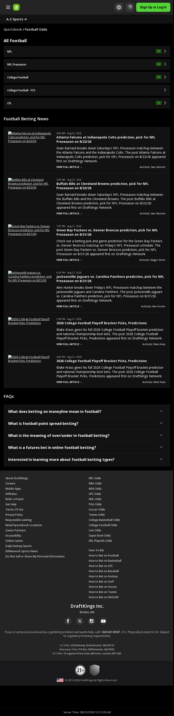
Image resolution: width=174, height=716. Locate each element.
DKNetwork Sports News (21, 551)
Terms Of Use (14, 509)
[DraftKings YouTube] (103, 621)
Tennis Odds (97, 515)
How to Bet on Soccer (103, 587)
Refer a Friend (14, 499)
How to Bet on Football (104, 555)
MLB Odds (95, 489)
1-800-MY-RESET (110, 632)
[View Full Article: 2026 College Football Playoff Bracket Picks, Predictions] (30, 323)
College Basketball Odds (104, 520)
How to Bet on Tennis (103, 592)
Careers (10, 483)
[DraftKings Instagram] (91, 621)
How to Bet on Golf (101, 581)
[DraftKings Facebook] (68, 621)
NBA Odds (95, 483)
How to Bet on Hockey (103, 576)
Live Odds (95, 530)
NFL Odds (95, 478)
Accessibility (13, 535)
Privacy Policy (14, 515)
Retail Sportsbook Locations (23, 525)
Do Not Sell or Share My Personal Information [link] (35, 556)
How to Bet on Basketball (105, 561)
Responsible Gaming (18, 520)
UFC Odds (95, 494)
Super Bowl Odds (100, 535)
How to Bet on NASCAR (103, 597)
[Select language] (118, 7)
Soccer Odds (97, 509)
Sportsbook (13, 29)
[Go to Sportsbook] (16, 7)
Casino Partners (15, 530)
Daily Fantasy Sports (18, 546)
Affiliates (11, 494)
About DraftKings (16, 478)
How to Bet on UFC (101, 566)
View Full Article (67, 167)
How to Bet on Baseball (104, 571)
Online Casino (14, 541)
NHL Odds (95, 499)
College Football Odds (103, 525)
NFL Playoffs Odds (100, 541)
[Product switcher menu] (8, 7)
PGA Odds (95, 504)
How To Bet (96, 550)
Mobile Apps (13, 489)
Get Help (11, 504)
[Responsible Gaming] (129, 7)
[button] (20, 19)
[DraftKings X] (79, 621)
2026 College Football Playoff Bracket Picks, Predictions (101, 323)
